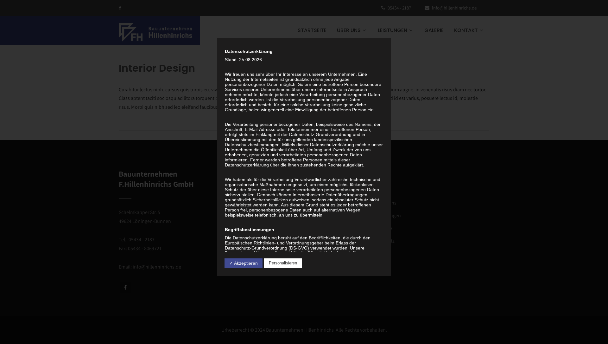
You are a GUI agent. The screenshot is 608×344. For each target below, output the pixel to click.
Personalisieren (283, 263)
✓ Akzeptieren (243, 263)
